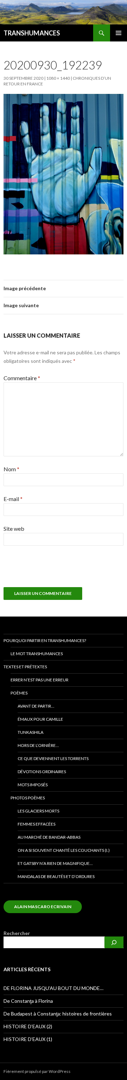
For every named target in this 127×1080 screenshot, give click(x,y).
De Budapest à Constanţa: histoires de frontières (58, 1014)
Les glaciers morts (38, 811)
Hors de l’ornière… (38, 745)
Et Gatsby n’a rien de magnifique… (55, 863)
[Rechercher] (113, 942)
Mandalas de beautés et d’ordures (56, 876)
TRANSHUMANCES (32, 33)
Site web (14, 528)
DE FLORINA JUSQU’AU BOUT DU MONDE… (53, 988)
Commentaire (22, 378)
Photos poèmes (28, 797)
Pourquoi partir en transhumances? (45, 640)
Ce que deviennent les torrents (53, 758)
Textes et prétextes (25, 666)
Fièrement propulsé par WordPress (37, 1071)
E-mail (13, 498)
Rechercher (17, 933)
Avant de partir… (36, 706)
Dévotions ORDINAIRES (42, 771)
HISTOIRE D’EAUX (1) (28, 1039)
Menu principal (118, 32)
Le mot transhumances (37, 653)
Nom (11, 469)
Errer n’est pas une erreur (39, 679)
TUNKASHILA (30, 732)
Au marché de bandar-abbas (49, 837)
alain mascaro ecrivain (42, 906)
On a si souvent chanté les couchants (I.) (64, 850)
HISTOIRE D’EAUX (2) (28, 1026)
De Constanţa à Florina (28, 1001)
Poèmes (19, 693)
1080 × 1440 (58, 78)
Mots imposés (33, 784)
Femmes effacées (36, 824)
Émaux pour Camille (40, 719)
